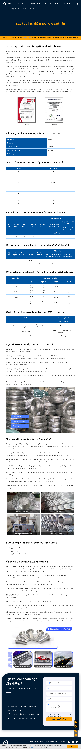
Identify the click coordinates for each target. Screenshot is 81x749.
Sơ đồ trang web (51, 741)
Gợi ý (46, 3)
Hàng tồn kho (26, 38)
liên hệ (62, 741)
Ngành (39, 3)
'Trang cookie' (33, 747)
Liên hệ (57, 3)
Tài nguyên (66, 3)
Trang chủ (11, 3)
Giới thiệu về (21, 3)
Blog (51, 3)
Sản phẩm (31, 3)
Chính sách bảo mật (36, 741)
